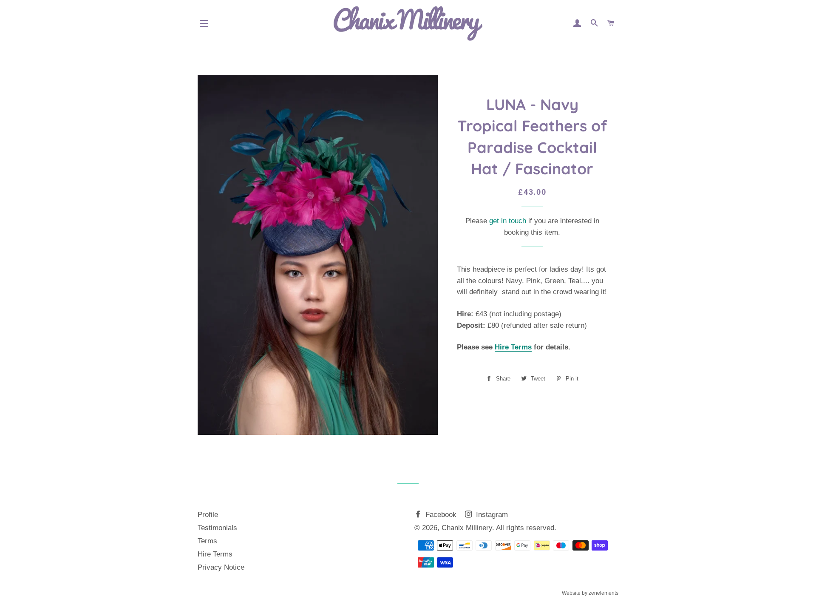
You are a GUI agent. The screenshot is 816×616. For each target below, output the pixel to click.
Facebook (439, 515)
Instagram (491, 515)
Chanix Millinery (467, 528)
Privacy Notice (221, 567)
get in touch (507, 221)
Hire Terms (513, 347)
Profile (208, 515)
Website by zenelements (590, 593)
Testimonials (217, 528)
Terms (207, 541)
